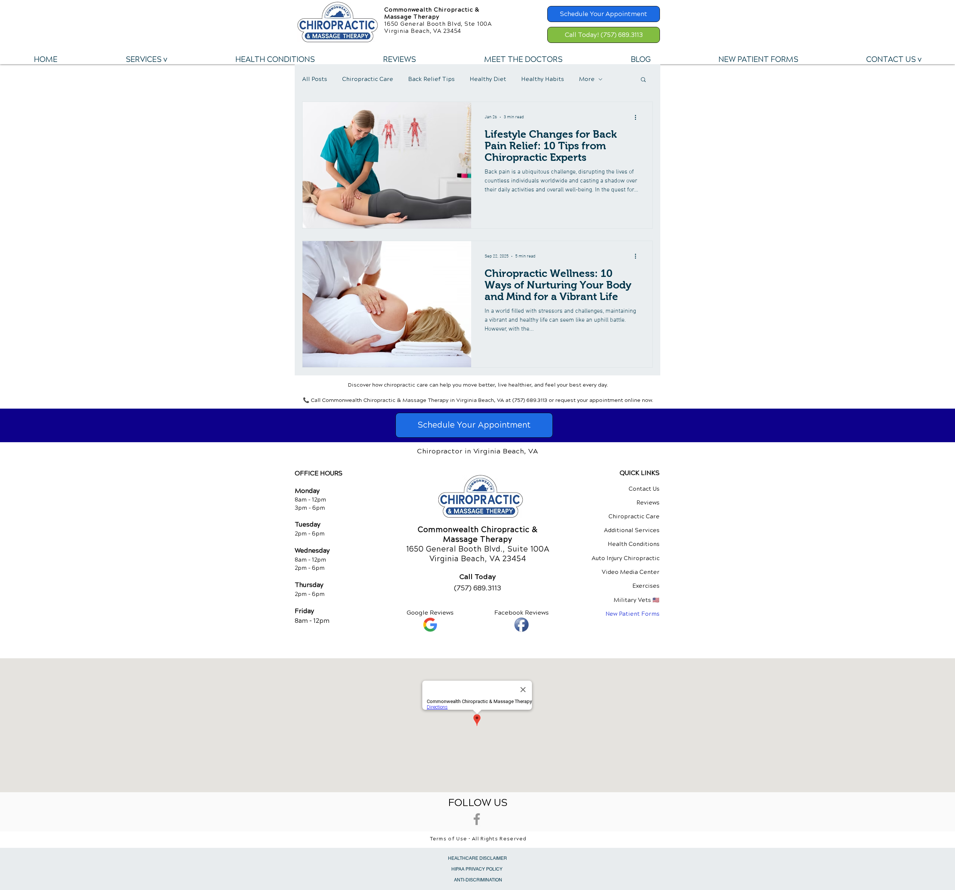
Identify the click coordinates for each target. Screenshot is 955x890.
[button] (146, 59)
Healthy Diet (488, 79)
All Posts (314, 79)
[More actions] (637, 117)
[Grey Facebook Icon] (477, 819)
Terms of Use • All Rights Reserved (478, 839)
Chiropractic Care (367, 79)
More (587, 79)
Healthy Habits (542, 79)
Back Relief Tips (431, 79)
